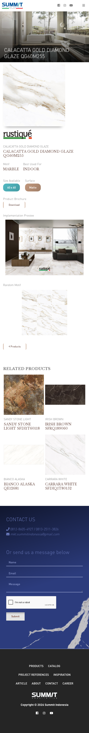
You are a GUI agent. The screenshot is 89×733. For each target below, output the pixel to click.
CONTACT (51, 683)
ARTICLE (21, 683)
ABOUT (36, 683)
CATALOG (54, 666)
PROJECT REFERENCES (33, 674)
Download (14, 204)
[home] (12, 5)
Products (15, 346)
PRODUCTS (36, 666)
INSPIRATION (62, 674)
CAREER (68, 683)
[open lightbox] (44, 247)
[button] (83, 5)
